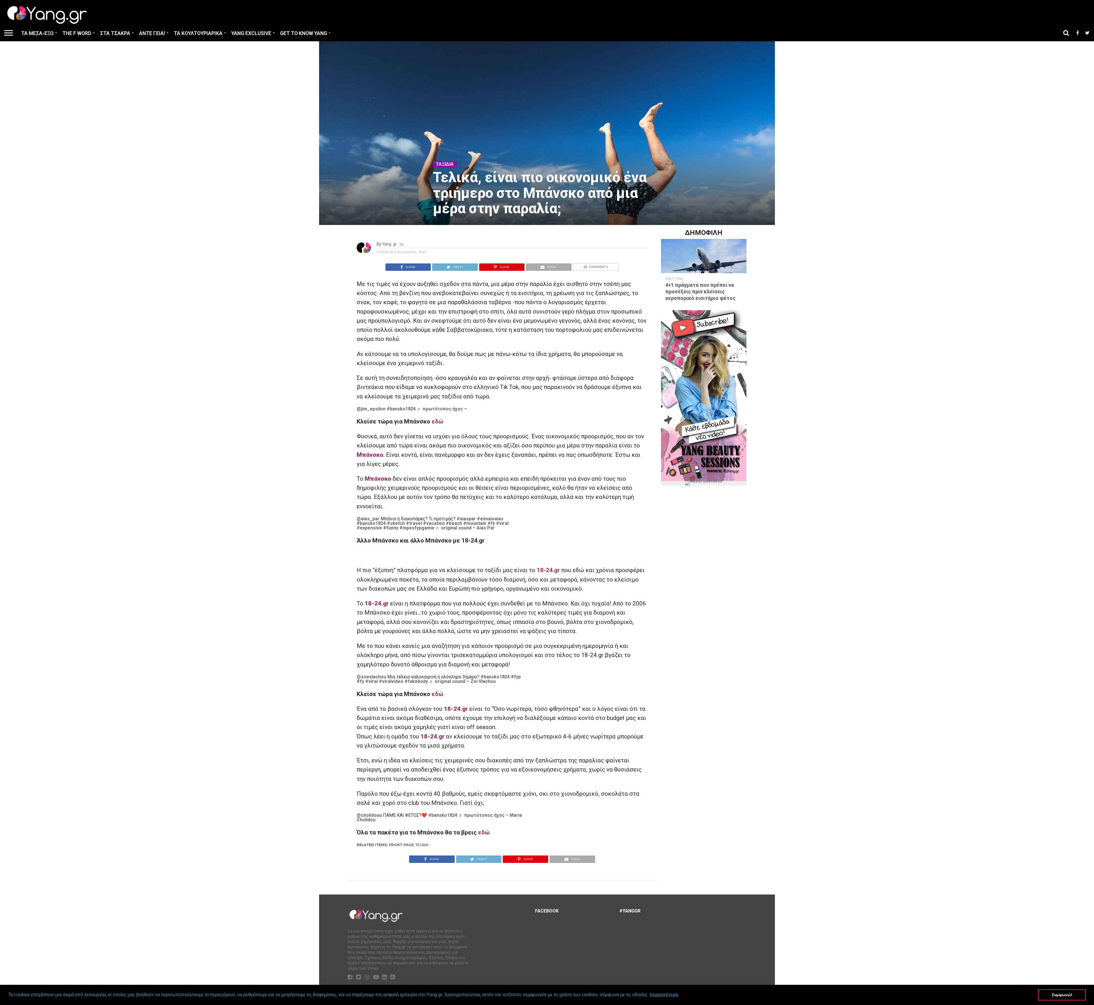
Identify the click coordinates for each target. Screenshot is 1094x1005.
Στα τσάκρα (115, 33)
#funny (390, 528)
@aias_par (368, 518)
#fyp (516, 676)
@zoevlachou (371, 676)
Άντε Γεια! (152, 33)
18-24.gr (548, 570)
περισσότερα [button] (664, 994)
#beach (454, 523)
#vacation (434, 523)
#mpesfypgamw (416, 528)
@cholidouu (369, 815)
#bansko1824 (401, 409)
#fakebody (416, 681)
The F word (76, 33)
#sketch (396, 523)
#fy (491, 523)
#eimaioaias (490, 518)
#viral (502, 523)
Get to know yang (303, 33)
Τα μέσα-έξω (37, 33)
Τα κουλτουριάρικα (198, 33)
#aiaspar (466, 518)
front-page (401, 845)
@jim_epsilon (371, 409)
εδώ (437, 421)
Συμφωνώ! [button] (1062, 994)
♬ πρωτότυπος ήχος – (442, 409)
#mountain (474, 523)
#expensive (369, 528)
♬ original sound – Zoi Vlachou (462, 681)
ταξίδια (422, 845)
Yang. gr (389, 244)
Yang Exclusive (251, 33)
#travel (414, 523)
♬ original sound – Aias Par (465, 528)
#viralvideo (391, 681)
